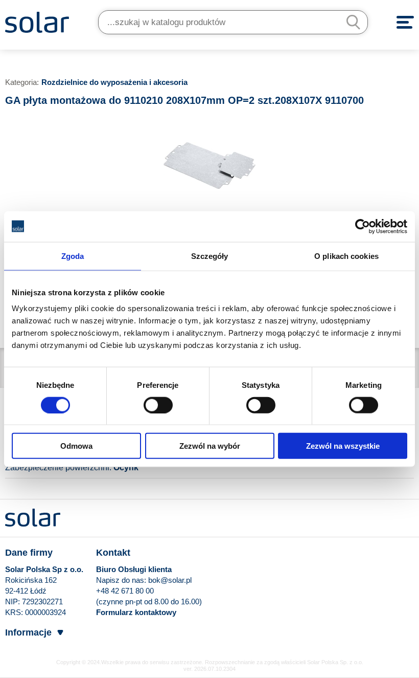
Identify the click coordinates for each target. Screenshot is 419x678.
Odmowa (76, 446)
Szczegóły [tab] (209, 255)
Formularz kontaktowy (136, 612)
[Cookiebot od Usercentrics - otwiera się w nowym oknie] (362, 226)
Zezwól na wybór (209, 446)
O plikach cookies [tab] (346, 255)
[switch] (158, 404)
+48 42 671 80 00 (125, 590)
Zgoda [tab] (72, 255)
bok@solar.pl (170, 580)
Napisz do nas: (122, 580)
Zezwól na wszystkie (343, 446)
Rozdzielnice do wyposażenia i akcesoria (114, 82)
